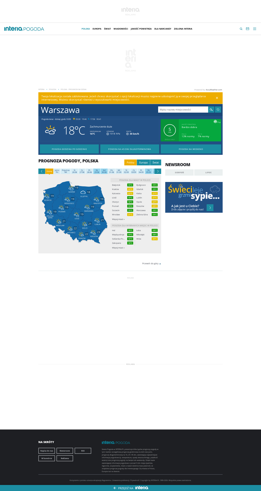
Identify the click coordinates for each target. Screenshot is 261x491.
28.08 (89, 171)
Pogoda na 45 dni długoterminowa (129, 149)
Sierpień (179, 172)
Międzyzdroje (118, 235)
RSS (83, 451)
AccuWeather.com (214, 89)
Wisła (138, 239)
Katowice (116, 193)
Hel (113, 230)
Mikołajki (140, 235)
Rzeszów (140, 206)
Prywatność (134, 480)
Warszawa (140, 210)
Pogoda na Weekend (191, 149)
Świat (107, 28)
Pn (57, 171)
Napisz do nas (46, 451)
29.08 (96, 171)
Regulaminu (106, 480)
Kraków (115, 189)
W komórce (46, 458)
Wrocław (116, 214)
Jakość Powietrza (141, 28)
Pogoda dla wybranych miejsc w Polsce (135, 225)
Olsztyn (115, 202)
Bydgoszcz (141, 185)
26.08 (74, 171)
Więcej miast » (118, 219)
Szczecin (115, 210)
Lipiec (208, 172)
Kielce (139, 193)
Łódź (114, 198)
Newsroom (65, 451)
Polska (86, 28)
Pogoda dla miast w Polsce (135, 180)
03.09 (133, 171)
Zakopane (116, 243)
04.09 (141, 171)
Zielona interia (183, 28)
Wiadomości (121, 28)
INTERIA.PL (155, 480)
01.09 (119, 171)
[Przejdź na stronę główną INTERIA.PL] (13, 28)
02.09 (126, 171)
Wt (65, 171)
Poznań (115, 206)
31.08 (111, 171)
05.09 (148, 171)
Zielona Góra (142, 214)
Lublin (139, 198)
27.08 (82, 171)
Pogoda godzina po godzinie (69, 149)
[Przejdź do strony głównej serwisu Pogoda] (34, 29)
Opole (139, 202)
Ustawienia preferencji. (121, 480)
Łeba (138, 230)
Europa (97, 28)
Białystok (116, 185)
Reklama (65, 458)
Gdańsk (139, 189)
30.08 (104, 171)
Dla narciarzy (162, 28)
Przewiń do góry (150, 263)
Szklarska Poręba (118, 239)
